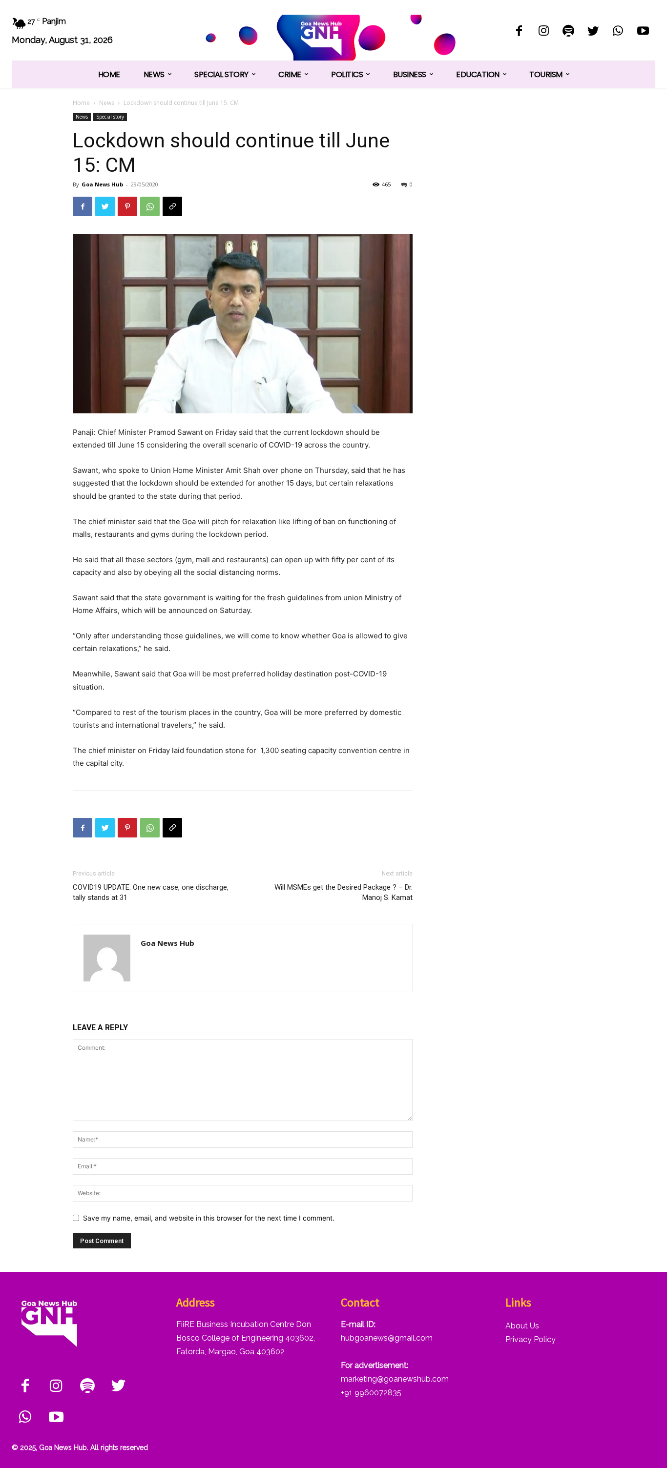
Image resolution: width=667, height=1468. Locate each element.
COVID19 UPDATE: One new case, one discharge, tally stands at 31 (151, 892)
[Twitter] (594, 32)
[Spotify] (569, 32)
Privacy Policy (530, 1339)
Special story (110, 116)
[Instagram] (544, 32)
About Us (522, 1325)
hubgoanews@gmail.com (387, 1338)
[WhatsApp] (618, 32)
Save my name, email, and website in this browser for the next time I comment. (208, 1218)
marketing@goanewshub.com (395, 1379)
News (106, 103)
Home (81, 103)
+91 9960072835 (371, 1392)
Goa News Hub (102, 184)
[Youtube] (643, 32)
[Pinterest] (127, 206)
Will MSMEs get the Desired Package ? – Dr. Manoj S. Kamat (343, 892)
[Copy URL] (172, 206)
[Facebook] (519, 32)
